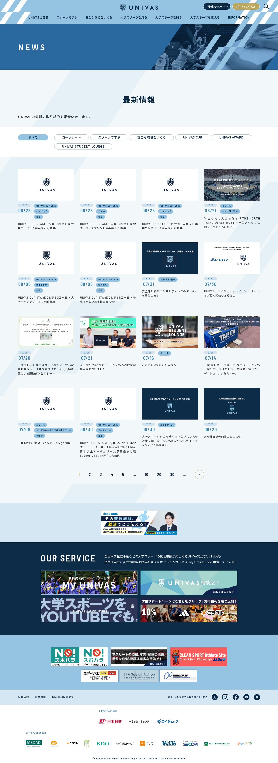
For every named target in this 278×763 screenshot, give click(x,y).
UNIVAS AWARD (231, 137)
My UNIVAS (249, 6)
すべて (33, 137)
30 (172, 474)
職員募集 (40, 697)
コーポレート (71, 137)
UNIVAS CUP (192, 137)
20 (159, 474)
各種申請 (23, 697)
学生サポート (217, 6)
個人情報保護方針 (63, 697)
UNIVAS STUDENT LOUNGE (83, 146)
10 (146, 474)
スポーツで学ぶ (109, 137)
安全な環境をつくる (151, 137)
